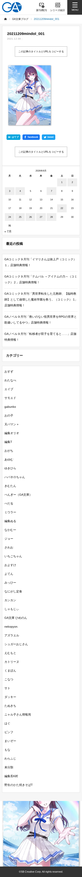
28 (51, 217)
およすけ (10, 565)
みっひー (10, 582)
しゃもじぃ (11, 609)
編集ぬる (10, 521)
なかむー (10, 529)
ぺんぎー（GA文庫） (18, 494)
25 (20, 217)
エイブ (8, 389)
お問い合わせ (12, 861)
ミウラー (10, 512)
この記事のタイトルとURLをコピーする (41, 51)
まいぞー (10, 741)
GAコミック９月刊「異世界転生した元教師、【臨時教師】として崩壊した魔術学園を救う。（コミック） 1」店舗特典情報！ (41, 299)
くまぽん (10, 670)
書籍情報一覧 (52, 809)
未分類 (8, 767)
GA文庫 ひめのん (15, 617)
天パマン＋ (11, 424)
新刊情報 (10, 809)
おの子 (8, 415)
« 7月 (8, 231)
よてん (8, 573)
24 (9, 217)
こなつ (8, 679)
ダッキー (10, 697)
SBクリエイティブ (15, 839)
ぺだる (8, 503)
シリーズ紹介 (13, 816)
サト (7, 688)
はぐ (7, 723)
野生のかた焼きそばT (18, 785)
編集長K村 (11, 776)
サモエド (10, 398)
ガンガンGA (51, 831)
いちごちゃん (13, 556)
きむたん (10, 486)
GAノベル (50, 823)
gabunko (10, 406)
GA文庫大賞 (12, 823)
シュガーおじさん (16, 644)
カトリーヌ (11, 661)
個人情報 (49, 850)
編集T (8, 442)
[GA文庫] (12, 7)
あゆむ (8, 459)
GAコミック (12, 831)
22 (62, 208)
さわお (8, 547)
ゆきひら (10, 468)
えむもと (10, 653)
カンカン (10, 600)
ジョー (8, 538)
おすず (8, 371)
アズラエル (11, 635)
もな (7, 749)
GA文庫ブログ (53, 816)
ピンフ (8, 732)
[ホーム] (5, 19)
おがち (8, 450)
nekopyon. (11, 626)
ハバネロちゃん (14, 477)
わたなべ (10, 380)
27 (41, 217)
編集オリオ (11, 433)
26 (30, 217)
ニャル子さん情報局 (17, 714)
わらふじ (10, 758)
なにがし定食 (13, 591)
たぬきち (10, 705)
